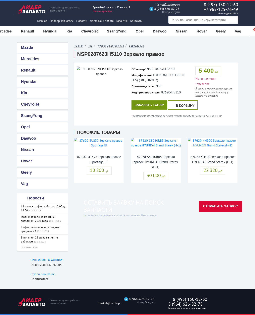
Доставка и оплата (102, 21)
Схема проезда (102, 11)
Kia (90, 45)
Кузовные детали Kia (111, 45)
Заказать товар (149, 105)
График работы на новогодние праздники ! (40, 229)
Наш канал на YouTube (46, 260)
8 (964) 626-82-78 (166, 10)
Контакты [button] (136, 21)
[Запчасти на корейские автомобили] (52, 9)
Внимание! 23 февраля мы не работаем (39, 239)
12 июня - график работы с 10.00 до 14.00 (43, 208)
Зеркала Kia (136, 45)
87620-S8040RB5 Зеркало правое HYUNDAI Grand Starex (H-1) (155, 162)
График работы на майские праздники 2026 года (41, 219)
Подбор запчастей (62, 21)
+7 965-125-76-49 (221, 11)
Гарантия (122, 21)
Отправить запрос (220, 206)
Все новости (29, 247)
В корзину (185, 105)
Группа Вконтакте (42, 274)
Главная (42, 21)
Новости (81, 21)
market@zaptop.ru (167, 4)
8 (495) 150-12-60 (221, 4)
